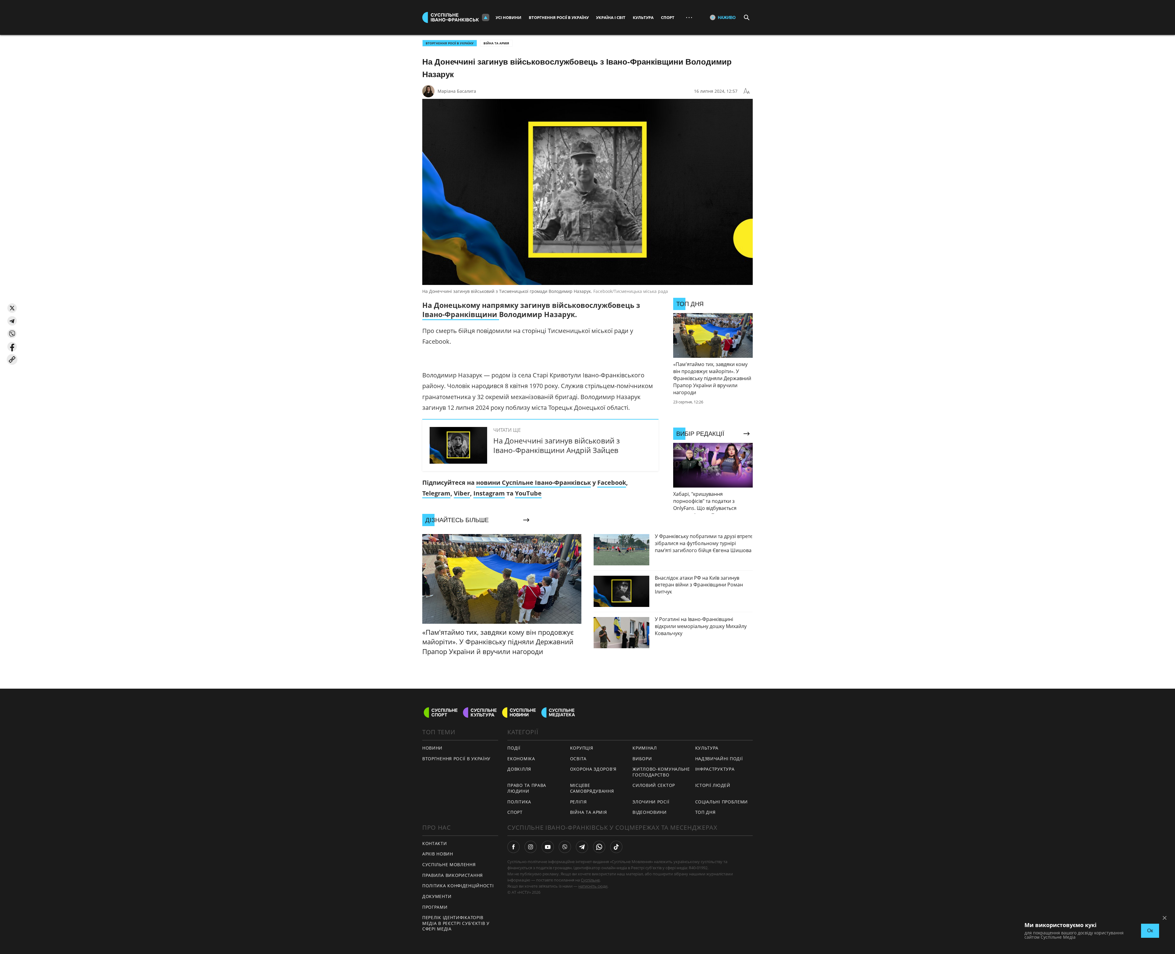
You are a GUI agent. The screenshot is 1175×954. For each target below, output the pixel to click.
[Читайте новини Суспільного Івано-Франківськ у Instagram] (530, 847)
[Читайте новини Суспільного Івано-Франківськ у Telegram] (582, 847)
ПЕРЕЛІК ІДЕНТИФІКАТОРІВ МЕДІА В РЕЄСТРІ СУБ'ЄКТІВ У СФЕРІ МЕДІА (456, 923)
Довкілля (519, 769)
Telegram (436, 493)
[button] (12, 308)
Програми (435, 907)
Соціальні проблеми (721, 802)
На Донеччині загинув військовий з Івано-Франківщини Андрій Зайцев (556, 445)
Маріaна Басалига (457, 91)
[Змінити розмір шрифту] (747, 91)
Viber (462, 493)
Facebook (611, 482)
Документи (436, 896)
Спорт (667, 17)
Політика (519, 802)
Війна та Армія (496, 43)
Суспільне (590, 880)
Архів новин (437, 854)
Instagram (489, 493)
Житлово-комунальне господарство (661, 772)
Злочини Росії (650, 802)
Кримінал (644, 748)
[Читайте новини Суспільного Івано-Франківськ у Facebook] (513, 847)
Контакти (434, 843)
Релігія (578, 802)
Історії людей (712, 785)
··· (689, 17)
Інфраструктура (715, 769)
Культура (643, 17)
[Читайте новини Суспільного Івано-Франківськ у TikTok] (616, 847)
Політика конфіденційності (458, 886)
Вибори (642, 758)
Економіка (521, 758)
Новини (432, 748)
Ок (1150, 930)
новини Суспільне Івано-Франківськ (533, 482)
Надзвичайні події (719, 758)
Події (513, 748)
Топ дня (705, 812)
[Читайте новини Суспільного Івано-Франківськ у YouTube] (548, 847)
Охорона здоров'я (593, 769)
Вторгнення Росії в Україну (559, 17)
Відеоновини (649, 812)
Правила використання (452, 875)
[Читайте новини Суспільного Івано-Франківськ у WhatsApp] (599, 847)
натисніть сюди (592, 886)
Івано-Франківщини (460, 314)
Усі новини (508, 17)
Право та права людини (526, 788)
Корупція (581, 748)
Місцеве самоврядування (592, 788)
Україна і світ (610, 17)
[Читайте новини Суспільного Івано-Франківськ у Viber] (565, 847)
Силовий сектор (653, 785)
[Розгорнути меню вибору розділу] (485, 17)
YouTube (528, 493)
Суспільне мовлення (449, 864)
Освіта (578, 758)
